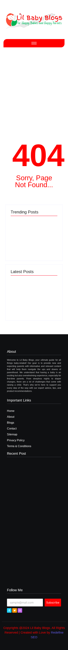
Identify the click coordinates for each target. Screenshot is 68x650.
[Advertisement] (34, 89)
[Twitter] (14, 610)
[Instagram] (20, 610)
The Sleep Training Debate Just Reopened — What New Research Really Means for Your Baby (45, 300)
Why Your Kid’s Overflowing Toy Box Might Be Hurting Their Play (45, 243)
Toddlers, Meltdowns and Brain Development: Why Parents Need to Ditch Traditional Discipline (21, 299)
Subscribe (52, 602)
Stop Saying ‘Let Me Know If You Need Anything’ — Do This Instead (21, 243)
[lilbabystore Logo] (34, 19)
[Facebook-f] (9, 610)
